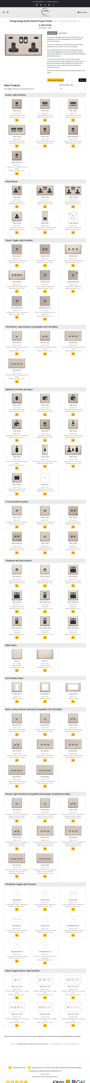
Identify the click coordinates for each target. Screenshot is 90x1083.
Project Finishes (60, 59)
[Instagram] (36, 5)
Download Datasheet (56, 80)
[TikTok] (53, 5)
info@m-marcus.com (52, 1)
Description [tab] (52, 33)
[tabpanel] (66, 55)
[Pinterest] (40, 5)
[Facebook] (45, 5)
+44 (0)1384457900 (38, 1)
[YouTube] (49, 5)
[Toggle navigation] (4, 12)
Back (83, 80)
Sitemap (47, 1074)
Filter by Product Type (66, 85)
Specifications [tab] (63, 33)
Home (13, 1044)
